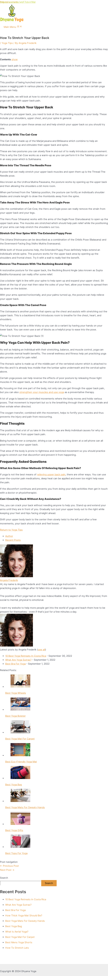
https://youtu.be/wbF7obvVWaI (18, 2)
